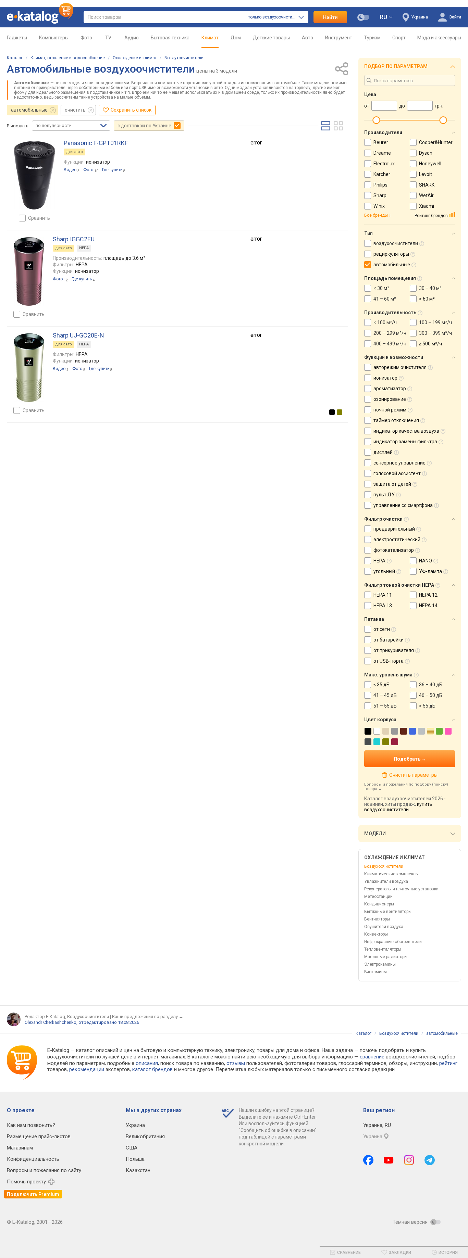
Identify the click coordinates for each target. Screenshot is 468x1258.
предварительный (394, 529)
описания (147, 1063)
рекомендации (86, 1069)
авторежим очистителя (400, 367)
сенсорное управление (399, 463)
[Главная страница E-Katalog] (40, 17)
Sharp (379, 195)
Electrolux (384, 163)
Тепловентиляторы (382, 949)
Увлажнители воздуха (386, 881)
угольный (384, 571)
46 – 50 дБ (430, 695)
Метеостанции (378, 896)
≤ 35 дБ (381, 684)
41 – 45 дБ (385, 695)
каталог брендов (152, 1069)
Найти (330, 17)
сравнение (372, 1057)
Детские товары (271, 37)
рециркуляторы (391, 254)
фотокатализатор (393, 550)
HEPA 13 (382, 605)
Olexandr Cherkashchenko (50, 1022)
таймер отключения (396, 420)
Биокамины (375, 971)
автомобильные (29, 110)
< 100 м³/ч (385, 322)
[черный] (332, 412)
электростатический (396, 539)
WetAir (426, 195)
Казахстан (138, 1170)
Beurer (380, 142)
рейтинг (448, 1063)
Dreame (382, 153)
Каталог (15, 57)
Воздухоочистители (184, 57)
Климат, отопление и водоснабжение (67, 57)
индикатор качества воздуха (406, 431)
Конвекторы (376, 934)
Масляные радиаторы (385, 956)
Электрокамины (380, 964)
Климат (210, 37)
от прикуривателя (393, 650)
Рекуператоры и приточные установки (401, 889)
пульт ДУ (384, 494)
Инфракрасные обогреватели (393, 941)
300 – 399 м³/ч (435, 333)
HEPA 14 (428, 605)
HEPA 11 (382, 595)
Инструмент (338, 37)
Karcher (381, 174)
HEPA (84, 248)
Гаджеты (17, 37)
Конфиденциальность (33, 1159)
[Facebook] (368, 1160)
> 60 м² (427, 299)
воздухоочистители (395, 243)
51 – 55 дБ (385, 706)
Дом (236, 37)
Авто (307, 37)
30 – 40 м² (430, 288)
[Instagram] (409, 1160)
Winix (379, 206)
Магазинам (20, 1148)
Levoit (425, 174)
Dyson (425, 153)
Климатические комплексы (391, 874)
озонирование (389, 399)
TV (108, 37)
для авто (74, 152)
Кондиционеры (379, 904)
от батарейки (388, 640)
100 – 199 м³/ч (435, 322)
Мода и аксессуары (439, 37)
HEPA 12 (428, 595)
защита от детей (392, 484)
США (131, 1148)
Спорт (399, 37)
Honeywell (430, 163)
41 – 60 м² (384, 299)
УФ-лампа (430, 571)
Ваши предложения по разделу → (147, 1016)
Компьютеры (54, 37)
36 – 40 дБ (430, 684)
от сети (381, 629)
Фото (86, 37)
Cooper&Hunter (436, 142)
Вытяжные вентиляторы (387, 911)
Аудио (131, 37)
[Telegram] (429, 1160)
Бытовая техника (170, 37)
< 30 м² (381, 288)
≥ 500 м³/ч (430, 343)
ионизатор (385, 378)
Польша (135, 1159)
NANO (425, 560)
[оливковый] (339, 412)
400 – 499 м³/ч (389, 343)
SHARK (426, 185)
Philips (380, 185)
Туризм (372, 37)
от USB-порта (388, 661)
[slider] (376, 120)
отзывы (235, 1063)
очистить (75, 110)
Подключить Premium (33, 1194)
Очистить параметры (413, 775)
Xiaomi (426, 206)
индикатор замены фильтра (405, 441)
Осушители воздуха (383, 926)
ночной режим (389, 409)
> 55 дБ (427, 706)
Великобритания (145, 1136)
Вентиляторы (377, 919)
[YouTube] (389, 1160)
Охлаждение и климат (135, 57)
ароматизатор (389, 388)
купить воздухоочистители (398, 806)
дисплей (383, 452)
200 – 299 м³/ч (389, 333)
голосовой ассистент (397, 473)
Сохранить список (131, 110)
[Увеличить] (34, 175)
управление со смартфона (403, 505)
